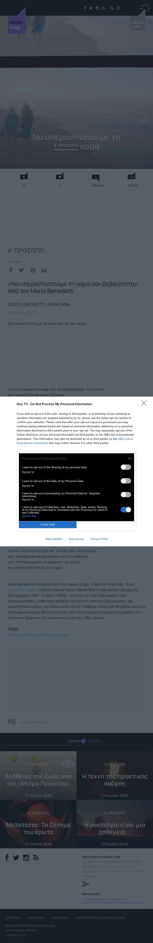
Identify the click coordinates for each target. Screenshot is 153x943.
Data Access (76, 538)
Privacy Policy (99, 538)
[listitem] (76, 458)
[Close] (145, 404)
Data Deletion (54, 538)
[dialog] (76, 471)
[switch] (126, 467)
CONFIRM (47, 524)
